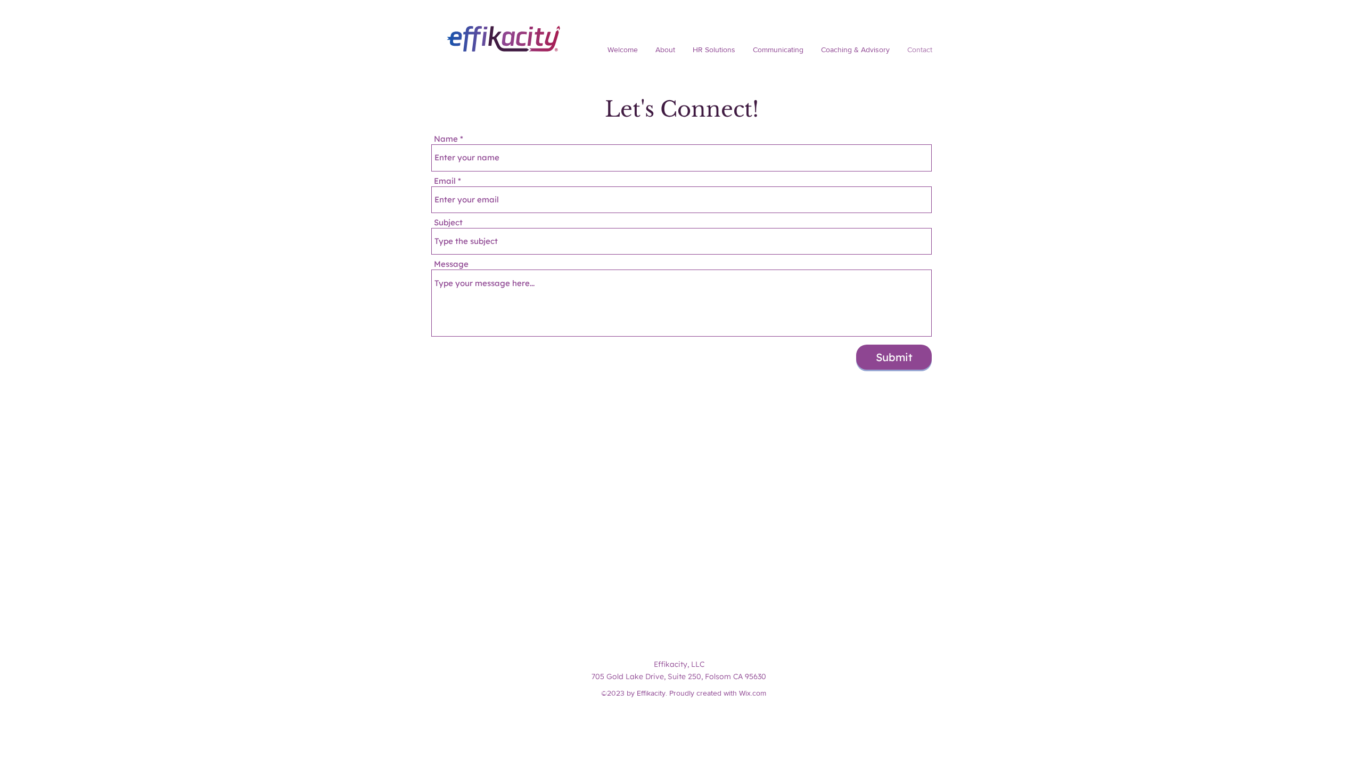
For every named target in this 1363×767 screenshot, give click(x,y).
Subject (448, 222)
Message (451, 264)
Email (445, 181)
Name (446, 139)
